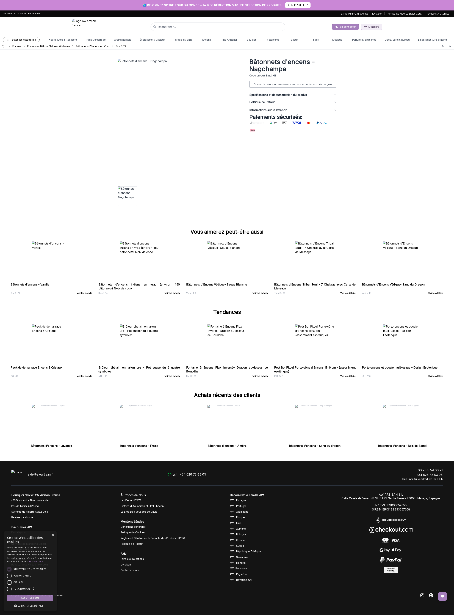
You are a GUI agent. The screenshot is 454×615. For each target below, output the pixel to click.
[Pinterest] (431, 595)
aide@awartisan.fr (41, 474)
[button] (30, 606)
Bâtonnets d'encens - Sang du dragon (314, 445)
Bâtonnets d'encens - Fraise (139, 445)
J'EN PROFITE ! (298, 5)
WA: (189, 474)
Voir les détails (84, 293)
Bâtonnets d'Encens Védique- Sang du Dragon (393, 284)
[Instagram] (422, 595)
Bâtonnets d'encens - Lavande (51, 445)
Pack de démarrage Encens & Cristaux (36, 367)
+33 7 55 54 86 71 (429, 470)
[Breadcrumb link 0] (3, 46)
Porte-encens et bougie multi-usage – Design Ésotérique (400, 367)
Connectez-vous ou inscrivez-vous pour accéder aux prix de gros (293, 84)
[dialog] (30, 571)
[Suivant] (450, 46)
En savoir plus (36, 561)
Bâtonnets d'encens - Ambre (227, 445)
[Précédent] (442, 46)
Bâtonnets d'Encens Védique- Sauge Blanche (216, 284)
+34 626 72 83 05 (429, 475)
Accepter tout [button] (30, 597)
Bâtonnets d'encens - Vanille (30, 284)
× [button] (52, 535)
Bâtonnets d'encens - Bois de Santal (402, 445)
